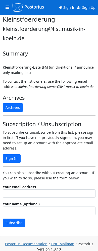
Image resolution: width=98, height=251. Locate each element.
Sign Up (88, 7)
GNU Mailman (62, 243)
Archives (13, 107)
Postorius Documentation (26, 243)
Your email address (19, 186)
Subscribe (14, 222)
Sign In (68, 7)
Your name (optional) (21, 204)
